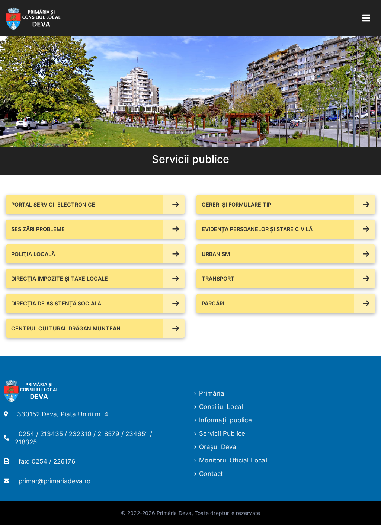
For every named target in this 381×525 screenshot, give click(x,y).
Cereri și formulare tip (236, 204)
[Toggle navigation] (366, 18)
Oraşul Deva (217, 447)
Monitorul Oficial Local (233, 460)
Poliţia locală (33, 254)
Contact (211, 473)
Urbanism (216, 254)
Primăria (211, 393)
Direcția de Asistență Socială (56, 303)
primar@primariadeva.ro (54, 481)
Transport (218, 278)
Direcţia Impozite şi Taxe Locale (59, 278)
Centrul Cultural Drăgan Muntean (66, 328)
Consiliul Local (221, 406)
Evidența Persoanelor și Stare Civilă (257, 229)
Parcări (213, 303)
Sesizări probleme (38, 229)
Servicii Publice (222, 433)
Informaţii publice (225, 420)
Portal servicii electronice (53, 204)
